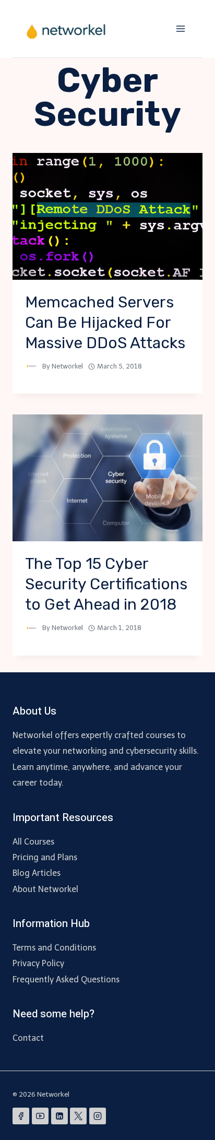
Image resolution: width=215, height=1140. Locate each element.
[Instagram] (97, 1116)
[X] (78, 1116)
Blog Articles (37, 873)
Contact (28, 1038)
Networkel (67, 366)
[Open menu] (180, 28)
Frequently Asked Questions (66, 979)
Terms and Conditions (54, 948)
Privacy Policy (38, 963)
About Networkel (45, 889)
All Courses (33, 842)
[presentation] (107, 216)
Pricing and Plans (45, 857)
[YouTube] (40, 1116)
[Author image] (31, 366)
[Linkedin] (59, 1116)
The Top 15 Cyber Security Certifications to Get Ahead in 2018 (106, 584)
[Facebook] (21, 1116)
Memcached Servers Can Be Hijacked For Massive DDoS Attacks (105, 322)
